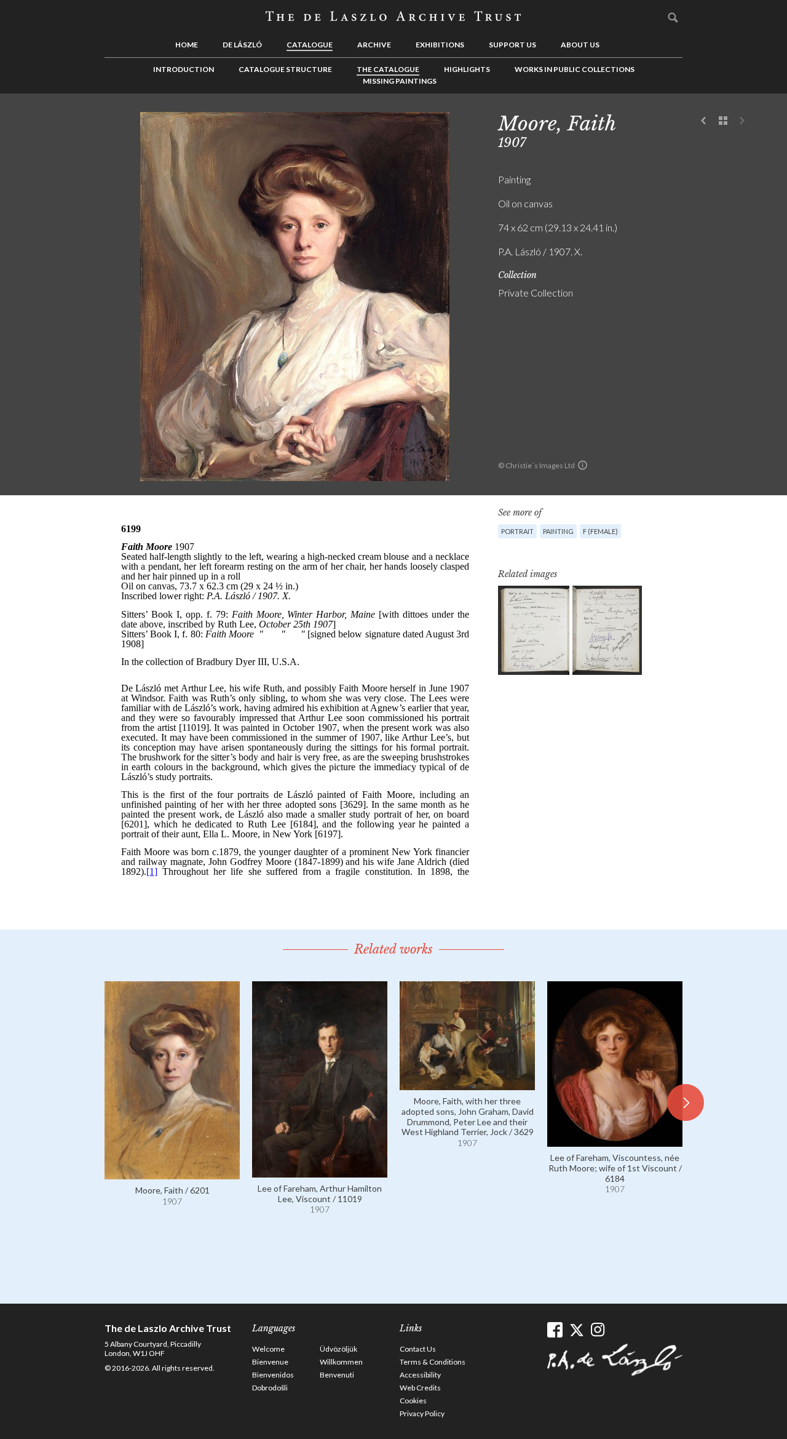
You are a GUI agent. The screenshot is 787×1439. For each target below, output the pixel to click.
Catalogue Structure (285, 69)
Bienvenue (270, 1361)
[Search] (673, 17)
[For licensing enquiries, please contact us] (582, 465)
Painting (558, 531)
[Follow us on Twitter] (576, 1329)
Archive (374, 44)
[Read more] (172, 1173)
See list (723, 121)
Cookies (413, 1400)
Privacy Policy (422, 1413)
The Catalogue (388, 69)
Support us (512, 44)
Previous (704, 121)
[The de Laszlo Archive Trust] (393, 16)
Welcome (268, 1348)
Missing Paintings (400, 81)
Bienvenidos (273, 1374)
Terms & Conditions (432, 1361)
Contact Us (418, 1348)
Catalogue (310, 44)
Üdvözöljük (338, 1348)
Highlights (467, 69)
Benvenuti (337, 1374)
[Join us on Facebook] (555, 1329)
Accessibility (420, 1374)
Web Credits (420, 1387)
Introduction (183, 69)
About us (580, 44)
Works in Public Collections (575, 69)
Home (186, 44)
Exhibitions (440, 44)
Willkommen (341, 1361)
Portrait (517, 531)
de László (242, 44)
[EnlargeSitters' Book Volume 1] (533, 630)
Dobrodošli (270, 1387)
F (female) (600, 531)
